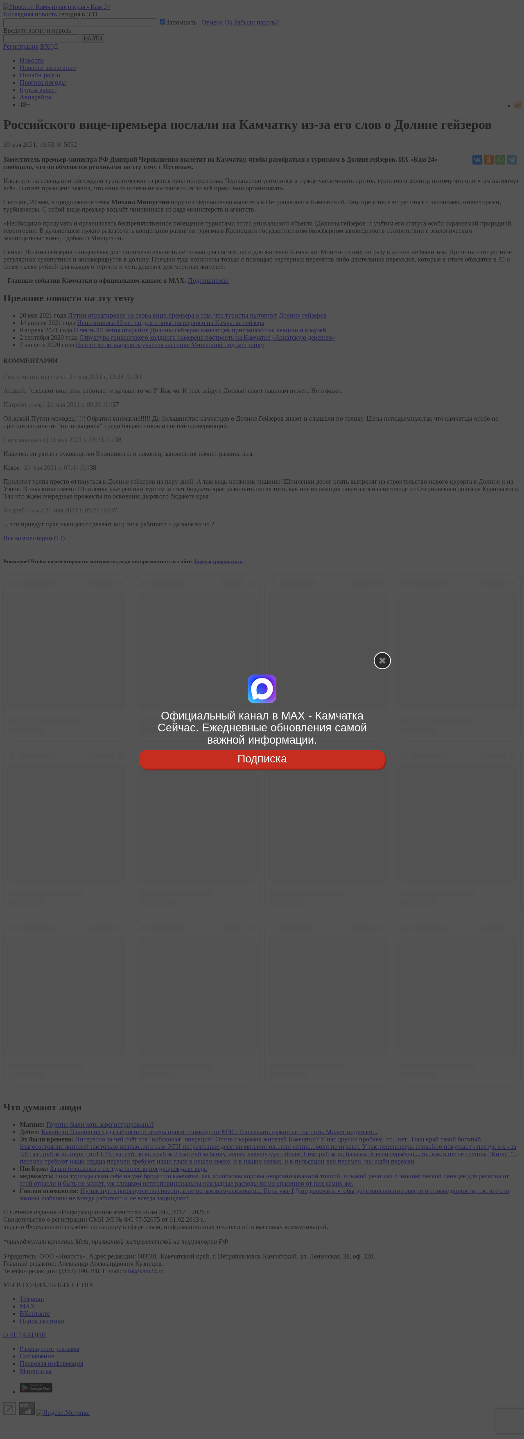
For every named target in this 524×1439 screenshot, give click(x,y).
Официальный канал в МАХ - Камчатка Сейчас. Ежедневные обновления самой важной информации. (262, 728)
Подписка (262, 759)
